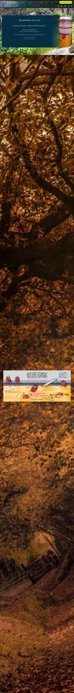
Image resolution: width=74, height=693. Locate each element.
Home (30, 2)
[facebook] (61, 6)
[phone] (68, 6)
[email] (65, 6)
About (36, 2)
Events (42, 2)
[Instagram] (58, 6)
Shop (52, 2)
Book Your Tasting (66, 2)
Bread (47, 2)
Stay (56, 2)
